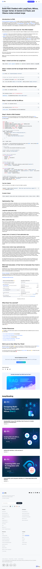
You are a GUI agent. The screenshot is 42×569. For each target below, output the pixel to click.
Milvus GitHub (24, 350)
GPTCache (4, 523)
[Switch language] (36, 2)
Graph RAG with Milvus (7, 336)
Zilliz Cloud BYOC (5, 513)
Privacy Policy (11, 558)
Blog (3, 533)
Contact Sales (24, 542)
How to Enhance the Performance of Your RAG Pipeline (12, 335)
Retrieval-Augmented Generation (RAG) (9, 21)
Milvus (28, 23)
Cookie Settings (20, 558)
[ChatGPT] (10, 506)
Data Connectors (5, 544)
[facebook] (5, 369)
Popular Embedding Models (6, 542)
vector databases (20, 23)
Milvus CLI (3, 527)
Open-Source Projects (25, 513)
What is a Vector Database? (6, 549)
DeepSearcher (4, 520)
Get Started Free (31, 1)
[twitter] (3, 369)
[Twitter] (33, 492)
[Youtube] (29, 492)
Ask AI (39, 566)
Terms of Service (5, 558)
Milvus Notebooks (25, 520)
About (23, 533)
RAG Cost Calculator (6, 273)
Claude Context (4, 522)
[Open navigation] (39, 2)
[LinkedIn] (31, 492)
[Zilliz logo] (4, 1)
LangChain (5, 33)
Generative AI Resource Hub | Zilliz (9, 339)
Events (23, 540)
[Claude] (16, 506)
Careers (23, 535)
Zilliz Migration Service (6, 516)
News (23, 537)
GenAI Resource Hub (5, 537)
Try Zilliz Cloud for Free (21, 362)
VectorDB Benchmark (25, 515)
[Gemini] (19, 506)
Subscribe (19, 503)
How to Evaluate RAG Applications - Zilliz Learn (11, 338)
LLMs (31, 22)
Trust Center (4, 551)
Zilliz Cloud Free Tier (5, 515)
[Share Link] (10, 369)
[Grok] (14, 506)
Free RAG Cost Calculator (26, 516)
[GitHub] (35, 492)
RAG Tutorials (24, 518)
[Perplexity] (12, 506)
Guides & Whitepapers (5, 540)
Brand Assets (24, 544)
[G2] (39, 492)
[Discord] (37, 492)
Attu (3, 525)
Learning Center (4, 535)
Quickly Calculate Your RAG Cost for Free (20, 374)
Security (15, 558)
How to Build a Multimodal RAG (8, 333)
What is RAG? (4, 547)
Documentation (24, 511)
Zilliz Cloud (33, 23)
